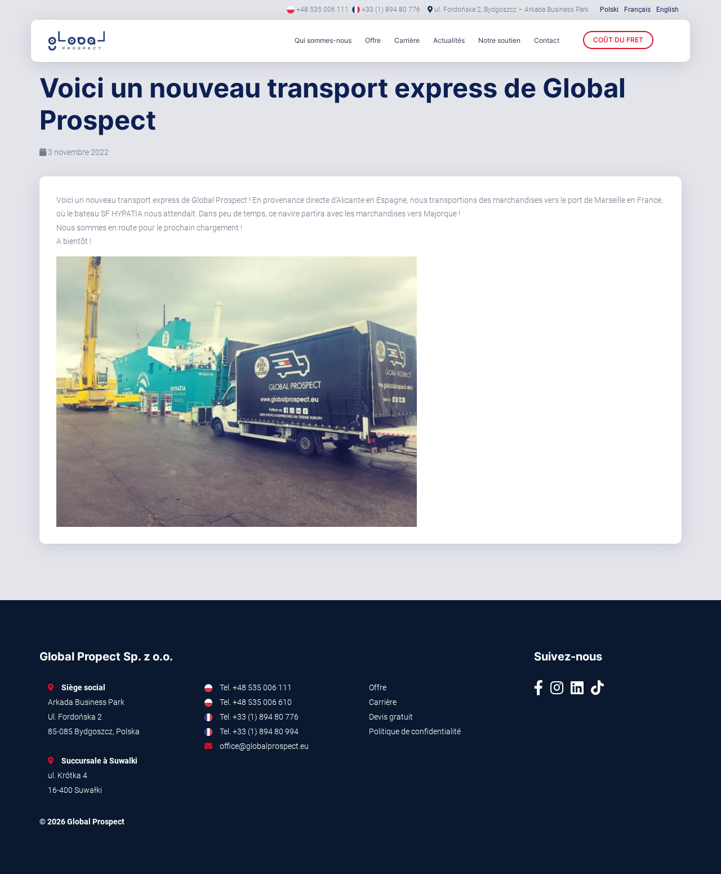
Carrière (407, 40)
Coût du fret (618, 40)
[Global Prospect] (93, 41)
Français (637, 10)
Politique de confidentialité (415, 731)
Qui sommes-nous (323, 40)
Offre (373, 40)
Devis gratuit (391, 716)
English (667, 10)
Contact (546, 40)
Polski (609, 10)
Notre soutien (499, 40)
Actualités (449, 40)
